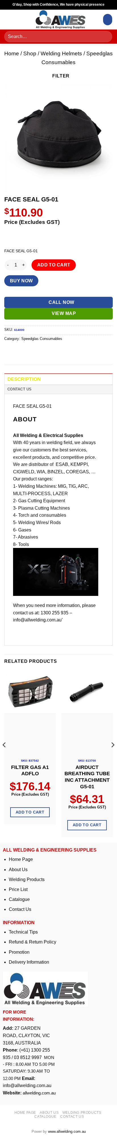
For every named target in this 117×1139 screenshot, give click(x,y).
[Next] (112, 756)
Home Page (21, 859)
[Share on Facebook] (19, 351)
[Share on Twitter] (30, 351)
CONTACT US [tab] (19, 389)
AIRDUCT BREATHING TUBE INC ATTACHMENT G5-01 (87, 777)
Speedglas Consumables (41, 339)
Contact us (72, 1117)
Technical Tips (23, 932)
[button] (10, 19)
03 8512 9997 (28, 1057)
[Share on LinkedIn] (60, 351)
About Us (18, 869)
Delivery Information (29, 962)
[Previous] (4, 756)
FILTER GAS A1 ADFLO (30, 770)
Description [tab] (24, 379)
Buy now (21, 280)
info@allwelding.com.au (27, 1085)
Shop (29, 53)
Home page (25, 1113)
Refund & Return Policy (32, 942)
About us (49, 1113)
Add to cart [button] (30, 812)
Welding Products (27, 879)
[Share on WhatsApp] (9, 351)
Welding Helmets (61, 53)
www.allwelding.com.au (67, 1131)
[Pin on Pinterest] (50, 351)
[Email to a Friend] (40, 351)
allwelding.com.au (39, 1092)
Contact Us (20, 909)
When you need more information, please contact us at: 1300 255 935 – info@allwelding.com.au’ (54, 612)
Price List (18, 889)
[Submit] (106, 36)
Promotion (19, 952)
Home (11, 53)
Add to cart (53, 264)
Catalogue (19, 899)
